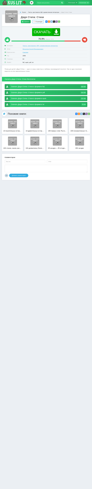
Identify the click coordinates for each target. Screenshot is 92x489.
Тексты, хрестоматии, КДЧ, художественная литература (40, 45)
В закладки (39, 21)
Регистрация (71, 2)
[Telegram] (51, 22)
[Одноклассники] (49, 22)
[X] (54, 22)
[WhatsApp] (59, 22)
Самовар (25, 52)
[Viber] (56, 22)
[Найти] (62, 2)
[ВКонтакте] (46, 22)
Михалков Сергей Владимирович (33, 49)
